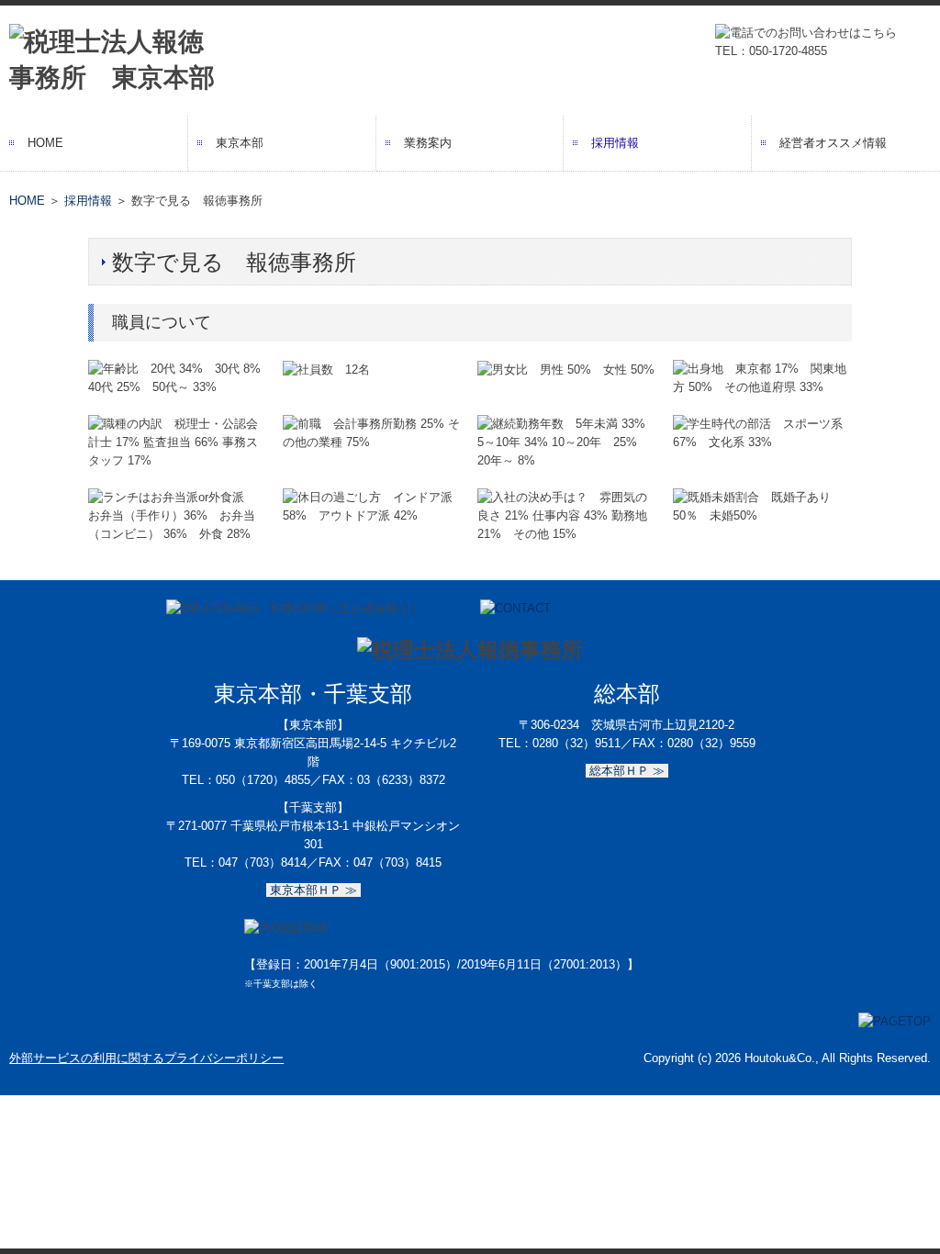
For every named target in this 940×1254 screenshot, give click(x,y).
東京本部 (239, 143)
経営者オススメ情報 (833, 143)
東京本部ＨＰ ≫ (313, 890)
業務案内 (428, 143)
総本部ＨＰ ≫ (627, 771)
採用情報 (615, 143)
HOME (45, 143)
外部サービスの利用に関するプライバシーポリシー (146, 1058)
